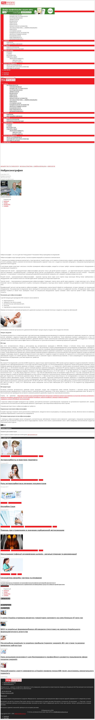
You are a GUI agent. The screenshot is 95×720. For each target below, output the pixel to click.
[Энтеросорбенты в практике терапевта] (11, 454)
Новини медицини (14, 503)
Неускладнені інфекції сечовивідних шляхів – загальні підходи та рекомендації (39, 554)
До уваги (7, 45)
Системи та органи (13, 68)
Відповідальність (9, 684)
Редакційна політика (10, 682)
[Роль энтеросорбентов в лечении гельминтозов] (12, 478)
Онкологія (13, 29)
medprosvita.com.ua (20, 713)
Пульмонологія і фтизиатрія (19, 32)
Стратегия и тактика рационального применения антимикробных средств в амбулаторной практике (33, 584)
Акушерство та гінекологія (19, 16)
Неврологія (13, 23)
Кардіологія (14, 21)
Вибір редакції (5, 456)
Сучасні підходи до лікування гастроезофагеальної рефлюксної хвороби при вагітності (28, 583)
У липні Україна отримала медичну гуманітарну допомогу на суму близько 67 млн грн (42, 617)
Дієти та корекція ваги (14, 65)
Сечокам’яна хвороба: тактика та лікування (21, 577)
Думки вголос (8, 50)
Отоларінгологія (15, 31)
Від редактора (11, 55)
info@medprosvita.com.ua (60, 712)
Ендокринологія (15, 36)
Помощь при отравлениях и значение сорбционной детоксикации (32, 530)
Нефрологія (13, 24)
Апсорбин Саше (8, 506)
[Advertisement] (47, 154)
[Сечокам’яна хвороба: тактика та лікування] (12, 572)
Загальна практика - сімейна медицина (33, 166)
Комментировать (6, 176)
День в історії (16, 60)
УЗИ (4, 425)
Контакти (7, 70)
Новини (6, 41)
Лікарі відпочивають (17, 58)
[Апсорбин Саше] (12, 501)
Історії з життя (17, 62)
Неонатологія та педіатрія (18, 26)
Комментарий (5, 586)
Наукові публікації (16, 15)
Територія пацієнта (10, 63)
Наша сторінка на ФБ (7, 693)
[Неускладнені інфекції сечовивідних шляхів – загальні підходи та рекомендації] (12, 549)
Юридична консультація (15, 49)
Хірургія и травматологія (18, 34)
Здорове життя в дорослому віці (18, 67)
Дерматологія (14, 19)
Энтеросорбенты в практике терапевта (19, 459)
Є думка (9, 54)
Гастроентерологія (16, 18)
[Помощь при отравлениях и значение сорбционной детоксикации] (12, 525)
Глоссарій (4, 503)
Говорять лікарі (12, 57)
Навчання (10, 42)
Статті (6, 11)
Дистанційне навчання (14, 44)
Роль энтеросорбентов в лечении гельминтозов (23, 483)
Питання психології (16, 39)
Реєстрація (4, 696)
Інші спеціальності (16, 37)
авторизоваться (32, 434)
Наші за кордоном (13, 47)
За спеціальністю (12, 13)
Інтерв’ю (9, 52)
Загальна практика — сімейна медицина (23, 28)
